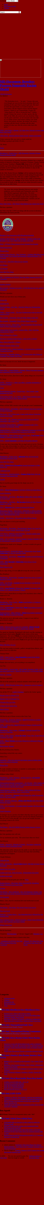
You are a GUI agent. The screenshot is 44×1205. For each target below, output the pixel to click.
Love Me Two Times (7, 272)
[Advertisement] (22, 36)
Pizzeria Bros (4, 251)
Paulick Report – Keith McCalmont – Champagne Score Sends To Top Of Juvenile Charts (20, 552)
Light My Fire (4, 860)
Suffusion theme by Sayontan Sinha (35, 1157)
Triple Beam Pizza (6, 247)
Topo (5, 1006)
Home (6, 4)
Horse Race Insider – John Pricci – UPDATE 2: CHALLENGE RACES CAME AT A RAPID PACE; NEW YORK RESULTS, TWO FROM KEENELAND (21, 512)
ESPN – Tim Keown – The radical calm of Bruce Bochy (18, 518)
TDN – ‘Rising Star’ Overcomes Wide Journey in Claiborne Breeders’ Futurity (20, 589)
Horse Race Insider (35, 1078)
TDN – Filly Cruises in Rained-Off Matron (17, 507)
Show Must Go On (6, 567)
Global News (26, 1118)
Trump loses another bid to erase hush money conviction (22, 1130)
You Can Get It (5, 911)
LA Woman (4, 265)
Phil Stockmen (12, 934)
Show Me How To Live (8, 645)
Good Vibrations (5, 493)
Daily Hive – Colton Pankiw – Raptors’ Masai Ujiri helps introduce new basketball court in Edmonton (21, 371)
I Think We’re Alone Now (8, 706)
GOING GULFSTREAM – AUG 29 (16, 1082)
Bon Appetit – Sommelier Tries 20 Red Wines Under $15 (18, 321)
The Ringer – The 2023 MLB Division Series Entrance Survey (20, 827)
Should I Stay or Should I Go (9, 695)
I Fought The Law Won (7, 702)
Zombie (2, 479)
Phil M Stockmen (6, 94)
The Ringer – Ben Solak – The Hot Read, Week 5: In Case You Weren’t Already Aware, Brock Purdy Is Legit (20, 529)
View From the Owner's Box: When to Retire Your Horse (22, 1021)
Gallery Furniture (18, 692)
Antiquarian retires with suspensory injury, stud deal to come (23, 1046)
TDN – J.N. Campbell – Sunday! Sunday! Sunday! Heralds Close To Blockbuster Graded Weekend (21, 540)
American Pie (4, 304)
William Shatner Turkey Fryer (9, 346)
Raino (2, 148)
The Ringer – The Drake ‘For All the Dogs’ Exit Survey (18, 907)
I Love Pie (3, 300)
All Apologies (4, 897)
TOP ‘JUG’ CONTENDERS (13, 1087)
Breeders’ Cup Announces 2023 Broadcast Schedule (17, 235)
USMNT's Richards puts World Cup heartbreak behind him (23, 1099)
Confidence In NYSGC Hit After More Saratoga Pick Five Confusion (11, 943)
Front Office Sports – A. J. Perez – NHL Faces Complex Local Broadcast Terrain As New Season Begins (20, 397)
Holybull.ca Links (10, 6)
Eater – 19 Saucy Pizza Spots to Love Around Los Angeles (19, 244)
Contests (7, 1000)
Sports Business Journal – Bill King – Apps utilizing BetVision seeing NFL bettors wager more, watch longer (20, 791)
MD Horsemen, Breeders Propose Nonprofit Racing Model (18, 85)
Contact (6, 8)
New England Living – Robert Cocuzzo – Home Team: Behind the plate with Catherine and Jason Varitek (21, 921)
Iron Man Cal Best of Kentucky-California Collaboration (22, 1019)
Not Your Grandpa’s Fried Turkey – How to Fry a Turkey (18, 339)
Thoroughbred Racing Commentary (15, 1033)
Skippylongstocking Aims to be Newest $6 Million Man (22, 1015)
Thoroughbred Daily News (11, 1027)
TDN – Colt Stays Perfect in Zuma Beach (20, 490)
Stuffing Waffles (5, 284)
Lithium (2, 888)
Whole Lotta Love (6, 925)
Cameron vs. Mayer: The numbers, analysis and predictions (23, 1097)
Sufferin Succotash (6, 876)
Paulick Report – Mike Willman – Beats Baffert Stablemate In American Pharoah (21, 614)
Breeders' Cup (38, 934)
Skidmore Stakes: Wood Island (14, 1017)
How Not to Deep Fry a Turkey (10, 342)
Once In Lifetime (5, 675)
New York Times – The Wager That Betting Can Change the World (21, 204)
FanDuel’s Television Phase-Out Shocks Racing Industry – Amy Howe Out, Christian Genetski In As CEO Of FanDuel (23, 1146)
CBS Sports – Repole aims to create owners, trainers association (20, 136)
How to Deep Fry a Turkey (9, 335)
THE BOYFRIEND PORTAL (14, 1086)
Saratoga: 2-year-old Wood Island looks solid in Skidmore (22, 1044)
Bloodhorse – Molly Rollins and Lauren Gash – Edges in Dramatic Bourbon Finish (22, 436)
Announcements (9, 998)
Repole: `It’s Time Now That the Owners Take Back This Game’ (33, 943)
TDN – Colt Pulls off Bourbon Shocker (18, 441)
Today (2, 388)
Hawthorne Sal (9, 1002)
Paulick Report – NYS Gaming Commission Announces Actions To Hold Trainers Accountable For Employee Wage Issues (22, 431)
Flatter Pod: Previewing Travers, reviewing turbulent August (23, 1051)
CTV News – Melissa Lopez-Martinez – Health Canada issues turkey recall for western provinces (20, 534)
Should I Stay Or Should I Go (9, 699)
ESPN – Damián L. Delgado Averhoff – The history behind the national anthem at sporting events (20, 845)
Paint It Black (4, 709)
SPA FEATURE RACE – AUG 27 (15, 1089)
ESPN (18, 1093)
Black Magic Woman (7, 746)
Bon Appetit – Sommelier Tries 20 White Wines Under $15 (19, 318)
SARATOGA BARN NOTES (14, 1084)
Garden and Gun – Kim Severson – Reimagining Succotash (19, 873)
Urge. (27, 879)
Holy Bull (3, 1158)
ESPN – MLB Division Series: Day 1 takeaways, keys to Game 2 (21, 685)
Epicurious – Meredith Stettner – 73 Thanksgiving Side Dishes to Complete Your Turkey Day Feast (21, 355)
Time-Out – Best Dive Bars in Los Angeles (14, 261)
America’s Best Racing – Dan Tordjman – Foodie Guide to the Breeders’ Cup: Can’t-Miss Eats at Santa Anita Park (20, 239)
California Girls (5, 471)
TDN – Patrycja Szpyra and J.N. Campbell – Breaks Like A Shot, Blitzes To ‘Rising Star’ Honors (19, 628)
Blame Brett (4, 765)
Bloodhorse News (32, 1010)
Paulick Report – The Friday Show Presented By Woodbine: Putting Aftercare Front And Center (19, 884)
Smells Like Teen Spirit (7, 869)
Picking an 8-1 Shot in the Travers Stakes (17, 1014)
